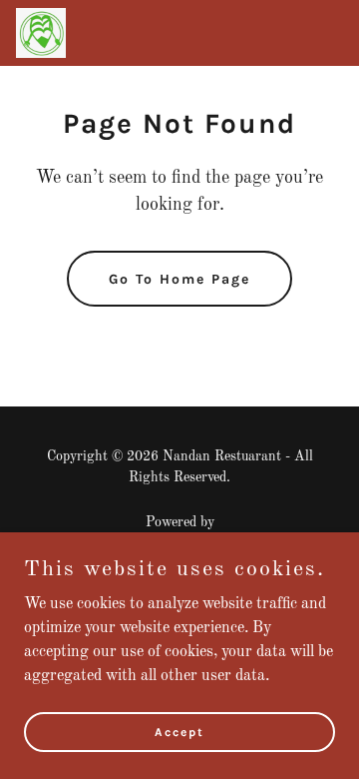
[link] (41, 33)
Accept (179, 731)
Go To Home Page (179, 279)
